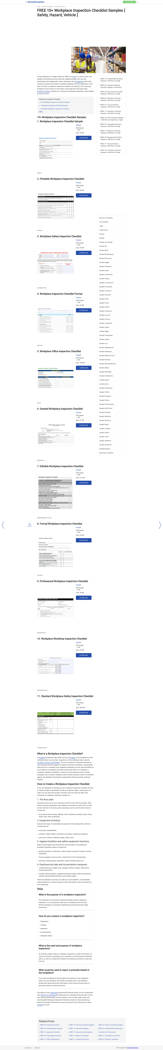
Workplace (42, 757)
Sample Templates (132, 1047)
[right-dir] (160, 525)
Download (83, 138)
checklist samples (43, 91)
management (79, 81)
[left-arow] (3, 525)
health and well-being (48, 995)
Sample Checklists (60, 6)
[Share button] (30, 525)
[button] (137, 2)
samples (40, 1005)
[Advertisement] (81, 32)
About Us (37, 1048)
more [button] (41, 111)
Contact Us (28, 1048)
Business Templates (47, 6)
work (74, 76)
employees (54, 992)
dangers (73, 757)
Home (38, 6)
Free (129, 2)
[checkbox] (26, 2)
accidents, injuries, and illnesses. (48, 762)
